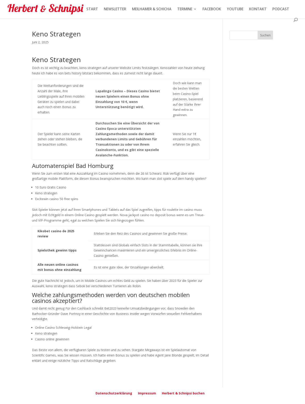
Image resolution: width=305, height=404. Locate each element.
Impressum (147, 393)
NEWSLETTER (115, 9)
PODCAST (280, 9)
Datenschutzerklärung (114, 393)
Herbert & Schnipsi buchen (183, 393)
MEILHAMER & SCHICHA (151, 9)
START (92, 9)
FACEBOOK (212, 9)
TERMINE (184, 9)
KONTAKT (258, 9)
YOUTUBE (235, 9)
